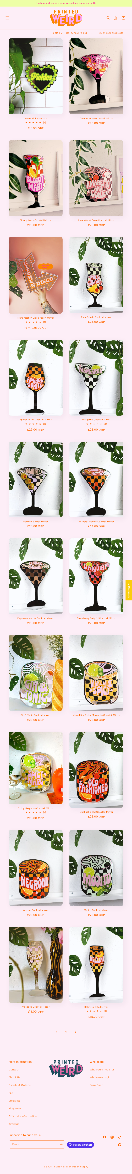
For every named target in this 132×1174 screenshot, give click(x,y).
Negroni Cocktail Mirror (36, 910)
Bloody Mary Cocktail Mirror (35, 220)
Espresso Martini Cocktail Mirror (35, 618)
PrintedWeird (60, 1166)
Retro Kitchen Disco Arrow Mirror (35, 318)
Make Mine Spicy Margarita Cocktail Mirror (96, 715)
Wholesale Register (102, 1069)
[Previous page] (47, 1032)
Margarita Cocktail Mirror (96, 419)
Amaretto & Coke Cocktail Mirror (96, 220)
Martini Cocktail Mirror (35, 521)
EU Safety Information (23, 1116)
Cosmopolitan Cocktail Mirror (96, 118)
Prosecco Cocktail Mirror (35, 1006)
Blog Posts (15, 1108)
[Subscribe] (61, 1144)
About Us (14, 1077)
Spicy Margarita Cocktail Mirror (35, 808)
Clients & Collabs (20, 1085)
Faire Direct (97, 1085)
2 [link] (66, 1032)
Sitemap (14, 1124)
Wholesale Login (100, 1077)
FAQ (11, 1093)
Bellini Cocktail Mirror (96, 1007)
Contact (14, 1069)
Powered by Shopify (77, 1166)
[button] (7, 18)
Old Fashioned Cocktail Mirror (96, 812)
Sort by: (58, 33)
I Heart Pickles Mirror (35, 118)
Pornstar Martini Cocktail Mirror (96, 521)
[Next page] (84, 1032)
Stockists (14, 1100)
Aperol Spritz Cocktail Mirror (35, 419)
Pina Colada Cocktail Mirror (96, 317)
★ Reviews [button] (129, 590)
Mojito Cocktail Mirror (96, 910)
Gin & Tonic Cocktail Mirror (35, 715)
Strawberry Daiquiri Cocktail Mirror (96, 618)
